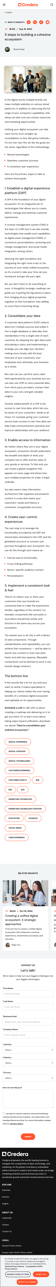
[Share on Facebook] (41, 22)
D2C (23, 789)
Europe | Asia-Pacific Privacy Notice (17, 1252)
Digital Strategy (17, 751)
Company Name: (10, 1029)
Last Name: (8, 1001)
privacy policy (16, 1124)
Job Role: (7, 1044)
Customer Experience (19, 770)
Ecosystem (14, 818)
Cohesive (33, 818)
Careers (5, 1224)
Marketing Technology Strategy (25, 809)
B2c (10, 789)
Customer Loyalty (18, 780)
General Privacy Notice (11, 1246)
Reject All (41, 1274)
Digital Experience (18, 742)
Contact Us (6, 1231)
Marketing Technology (20, 799)
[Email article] (47, 22)
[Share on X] (35, 22)
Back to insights (16, 22)
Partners (5, 1197)
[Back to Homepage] (28, 4)
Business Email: (10, 1016)
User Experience (17, 837)
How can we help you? (12, 1087)
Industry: (7, 1057)
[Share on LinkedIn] (29, 22)
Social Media (15, 828)
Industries (6, 1190)
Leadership (6, 1218)
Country (7, 1072)
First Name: (8, 988)
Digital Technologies (19, 761)
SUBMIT (28, 1137)
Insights (5, 1203)
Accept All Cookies (27, 1282)
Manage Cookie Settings (18, 1274)
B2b (37, 780)
